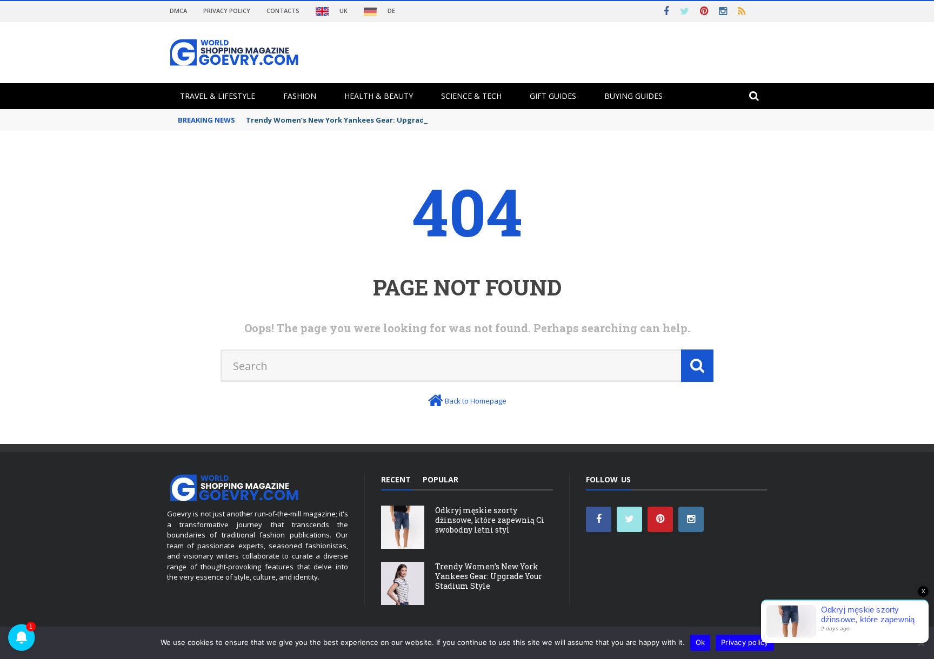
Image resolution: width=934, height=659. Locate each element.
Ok (700, 642)
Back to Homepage (475, 401)
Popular (440, 479)
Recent (396, 479)
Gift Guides (553, 96)
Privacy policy (745, 642)
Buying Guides (633, 96)
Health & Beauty (378, 96)
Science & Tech (471, 96)
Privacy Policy (226, 10)
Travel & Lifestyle (217, 96)
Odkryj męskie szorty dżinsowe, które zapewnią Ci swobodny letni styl (489, 520)
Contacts (282, 10)
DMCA (178, 10)
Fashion (299, 96)
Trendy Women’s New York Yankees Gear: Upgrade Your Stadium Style (373, 120)
